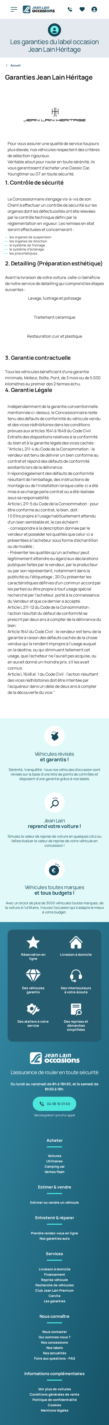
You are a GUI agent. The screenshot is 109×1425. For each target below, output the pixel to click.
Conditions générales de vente (54, 1394)
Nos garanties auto (55, 1238)
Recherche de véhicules (54, 1285)
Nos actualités (54, 1353)
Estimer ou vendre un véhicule (54, 1202)
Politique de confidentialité (54, 1399)
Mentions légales (54, 1410)
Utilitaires (54, 1161)
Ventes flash (54, 1171)
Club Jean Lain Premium (54, 1290)
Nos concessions (54, 1342)
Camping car (55, 1166)
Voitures (54, 1155)
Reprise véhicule (54, 1279)
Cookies (54, 1405)
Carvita (54, 1295)
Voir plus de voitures (54, 1389)
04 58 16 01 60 (58, 1103)
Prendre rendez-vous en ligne (54, 1233)
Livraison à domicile (54, 1269)
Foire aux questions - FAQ (54, 1358)
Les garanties (54, 1301)
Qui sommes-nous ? (54, 1337)
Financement (54, 1274)
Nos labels (54, 1347)
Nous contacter (54, 1331)
